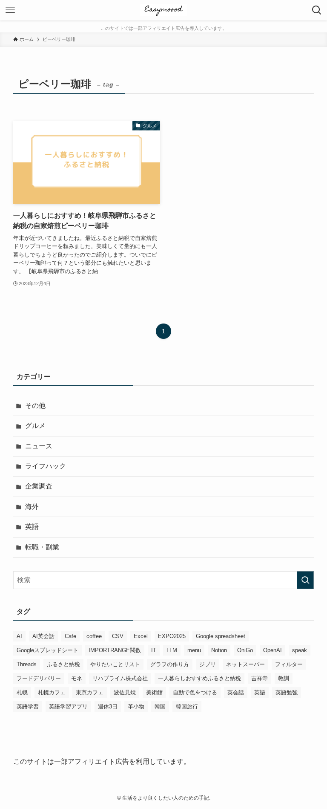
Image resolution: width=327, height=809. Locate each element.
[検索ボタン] (317, 10)
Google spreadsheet (220, 636)
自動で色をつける (195, 692)
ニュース (38, 446)
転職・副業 (42, 547)
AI (19, 636)
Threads (27, 664)
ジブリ (207, 664)
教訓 (283, 678)
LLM (171, 650)
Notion (219, 650)
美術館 (154, 692)
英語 (32, 526)
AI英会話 (43, 636)
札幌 (22, 692)
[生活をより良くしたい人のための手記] (163, 10)
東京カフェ (89, 692)
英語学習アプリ (68, 706)
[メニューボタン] (10, 10)
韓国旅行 (187, 706)
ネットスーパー (245, 664)
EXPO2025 (172, 636)
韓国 (160, 706)
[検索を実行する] (305, 580)
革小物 (136, 706)
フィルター (289, 664)
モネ (76, 678)
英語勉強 (286, 692)
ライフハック (45, 466)
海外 (32, 506)
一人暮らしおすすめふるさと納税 (199, 678)
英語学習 (28, 706)
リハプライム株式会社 (120, 678)
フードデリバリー (39, 678)
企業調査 (38, 486)
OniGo (245, 650)
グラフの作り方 (169, 664)
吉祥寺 (259, 678)
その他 (35, 405)
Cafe (70, 636)
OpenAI (272, 650)
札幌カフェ (52, 692)
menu (194, 650)
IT (153, 650)
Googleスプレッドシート (47, 650)
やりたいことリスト (115, 664)
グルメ (35, 425)
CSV (117, 636)
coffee (94, 636)
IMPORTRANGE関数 (115, 650)
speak (299, 650)
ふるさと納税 (63, 664)
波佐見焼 (125, 692)
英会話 (235, 692)
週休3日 (108, 706)
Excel (141, 636)
